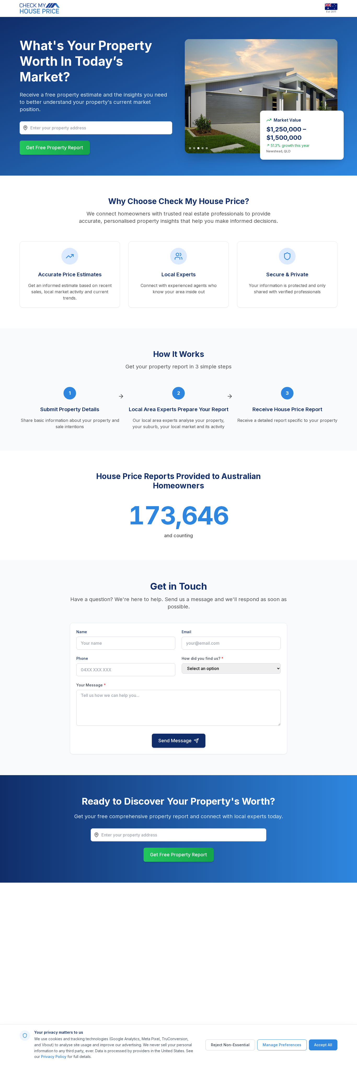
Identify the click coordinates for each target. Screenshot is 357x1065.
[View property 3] (198, 148)
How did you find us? (202, 658)
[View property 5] (207, 148)
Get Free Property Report (54, 147)
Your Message (91, 685)
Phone (82, 658)
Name (81, 632)
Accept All (323, 1045)
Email (186, 632)
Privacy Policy (53, 1056)
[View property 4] (202, 148)
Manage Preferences (282, 1045)
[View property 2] (194, 148)
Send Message (175, 740)
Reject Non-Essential (230, 1045)
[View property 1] (190, 148)
